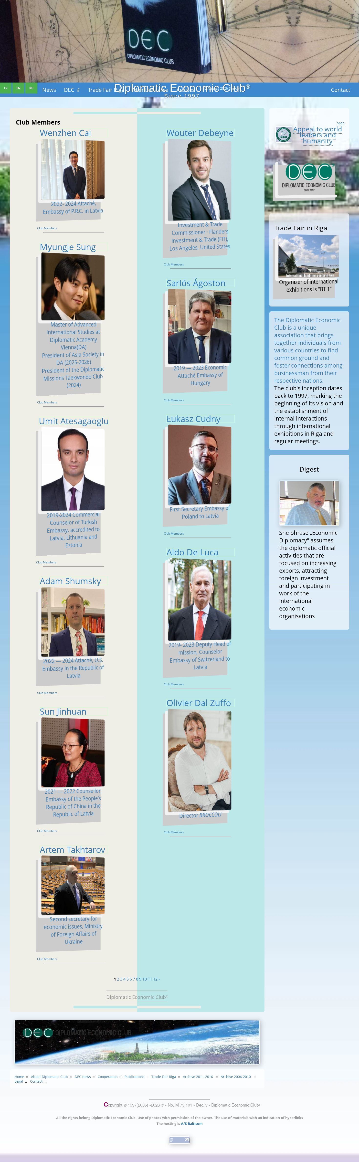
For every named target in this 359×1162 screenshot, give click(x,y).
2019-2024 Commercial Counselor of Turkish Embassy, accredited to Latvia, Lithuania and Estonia (73, 530)
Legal (19, 1081)
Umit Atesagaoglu (74, 421)
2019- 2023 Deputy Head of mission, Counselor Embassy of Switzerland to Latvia (200, 655)
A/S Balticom (192, 1123)
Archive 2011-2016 (198, 1076)
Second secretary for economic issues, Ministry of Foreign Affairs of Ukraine (73, 930)
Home (19, 1076)
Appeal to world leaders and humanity (317, 134)
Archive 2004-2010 (236, 1076)
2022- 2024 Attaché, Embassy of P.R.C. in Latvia (73, 208)
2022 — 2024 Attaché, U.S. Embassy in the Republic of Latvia (73, 668)
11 (150, 979)
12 (155, 979)
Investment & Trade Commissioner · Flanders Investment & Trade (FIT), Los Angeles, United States (199, 236)
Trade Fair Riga (163, 1076)
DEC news (83, 1076)
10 (144, 979)
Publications (135, 1076)
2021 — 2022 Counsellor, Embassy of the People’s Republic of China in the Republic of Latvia (73, 802)
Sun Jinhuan (63, 711)
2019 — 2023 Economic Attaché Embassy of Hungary (200, 375)
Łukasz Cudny (194, 418)
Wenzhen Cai (65, 132)
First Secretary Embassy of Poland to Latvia (199, 512)
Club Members (47, 228)
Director (200, 815)
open (340, 123)
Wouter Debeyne (200, 132)
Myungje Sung (68, 247)
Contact (36, 1081)
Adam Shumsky (70, 581)
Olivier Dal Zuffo (199, 702)
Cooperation (108, 1076)
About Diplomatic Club (49, 1076)
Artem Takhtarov (72, 849)
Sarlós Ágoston (196, 283)
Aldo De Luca (192, 552)
